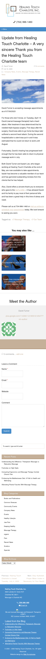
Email (5, 380)
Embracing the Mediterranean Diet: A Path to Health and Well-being (21, 479)
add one (19, 354)
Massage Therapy (28, 72)
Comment (6, 402)
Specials (7, 550)
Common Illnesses (10, 502)
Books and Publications (12, 498)
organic (6, 534)
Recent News (8, 542)
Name (5, 369)
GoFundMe (20, 190)
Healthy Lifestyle (9, 518)
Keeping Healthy (9, 526)
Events (18, 72)
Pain (5, 538)
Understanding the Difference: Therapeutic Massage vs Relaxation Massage (20, 462)
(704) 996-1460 (23, 602)
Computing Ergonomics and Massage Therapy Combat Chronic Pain (20, 473)
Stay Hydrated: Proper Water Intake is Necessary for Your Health (33, 578)
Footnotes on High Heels (10, 468)
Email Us (23, 605)
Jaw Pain (7, 522)
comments (40, 66)
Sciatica (7, 546)
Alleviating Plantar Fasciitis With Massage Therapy (19, 484)
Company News (9, 72)
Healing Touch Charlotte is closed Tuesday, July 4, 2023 (11, 578)
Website (5, 391)
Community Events (10, 506)
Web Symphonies (29, 654)
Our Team (38, 219)
